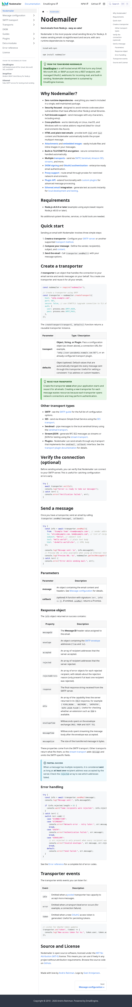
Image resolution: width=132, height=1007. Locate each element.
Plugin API (50, 180)
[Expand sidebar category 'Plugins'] (34, 39)
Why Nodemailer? (120, 13)
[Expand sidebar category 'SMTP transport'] (34, 20)
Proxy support (52, 172)
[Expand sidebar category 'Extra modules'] (34, 43)
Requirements (118, 17)
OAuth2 (75, 914)
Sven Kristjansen (92, 973)
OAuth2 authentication (76, 165)
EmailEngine (49, 3)
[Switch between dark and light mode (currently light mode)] (104, 4)
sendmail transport (58, 429)
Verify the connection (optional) (117, 37)
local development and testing (63, 190)
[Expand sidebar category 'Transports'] (34, 25)
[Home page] (43, 12)
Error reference (56, 864)
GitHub (94, 3)
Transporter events (120, 58)
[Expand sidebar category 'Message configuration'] (34, 15)
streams (49, 161)
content (61, 249)
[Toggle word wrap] (99, 287)
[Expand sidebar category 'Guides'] (34, 34)
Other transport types (121, 29)
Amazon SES (98, 158)
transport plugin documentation (61, 447)
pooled (70, 894)
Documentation (32, 3)
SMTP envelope (92, 640)
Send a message (119, 44)
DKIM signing (52, 165)
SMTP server (89, 238)
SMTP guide (65, 411)
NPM (83, 3)
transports (59, 158)
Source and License (120, 62)
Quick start (117, 20)
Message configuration (81, 590)
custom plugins (89, 180)
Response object (121, 51)
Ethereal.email (52, 187)
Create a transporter (121, 24)
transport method (64, 242)
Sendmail (85, 158)
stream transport (79, 437)
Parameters (119, 47)
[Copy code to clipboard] (103, 54)
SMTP (77, 158)
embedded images (72, 143)
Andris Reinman (66, 973)
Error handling (120, 55)
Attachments (51, 143)
